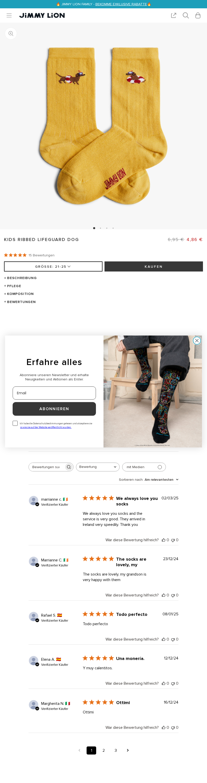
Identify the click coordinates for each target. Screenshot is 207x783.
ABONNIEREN (54, 408)
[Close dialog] (197, 340)
